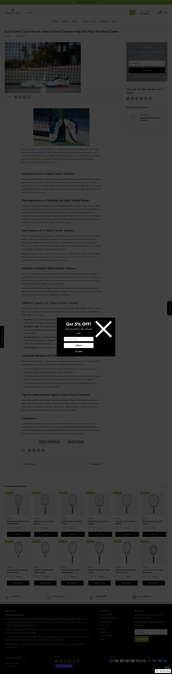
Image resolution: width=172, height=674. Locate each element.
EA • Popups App (163, 671)
